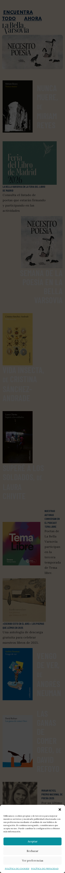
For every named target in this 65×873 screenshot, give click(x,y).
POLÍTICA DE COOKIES (17, 868)
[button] (60, 809)
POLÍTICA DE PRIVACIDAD (45, 868)
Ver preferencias (32, 860)
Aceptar (32, 841)
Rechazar (32, 851)
